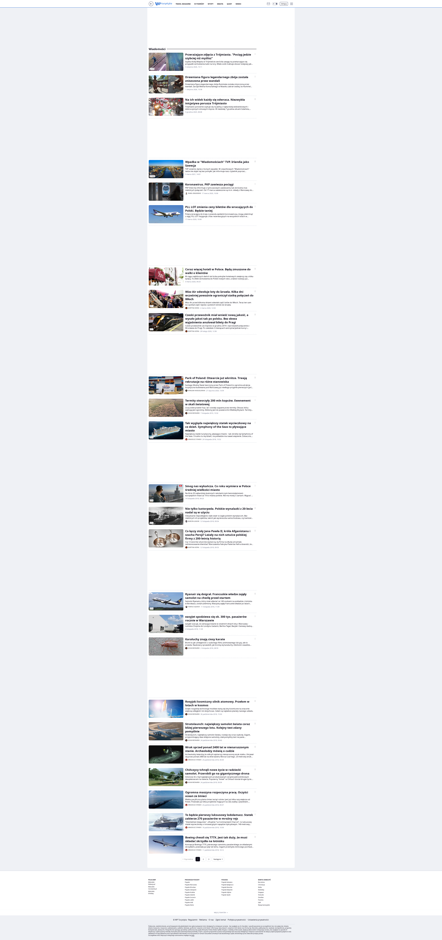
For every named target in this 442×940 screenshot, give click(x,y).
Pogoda (187, 882)
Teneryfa (261, 895)
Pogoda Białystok (226, 890)
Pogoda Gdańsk (190, 895)
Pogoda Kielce (189, 905)
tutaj (192, 935)
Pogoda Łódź (189, 902)
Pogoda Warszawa (191, 885)
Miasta (220, 4)
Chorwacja (261, 885)
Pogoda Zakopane (190, 890)
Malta (260, 887)
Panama (260, 900)
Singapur (261, 892)
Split (259, 902)
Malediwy (261, 890)
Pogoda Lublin (189, 900)
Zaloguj (284, 4)
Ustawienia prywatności (258, 919)
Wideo (238, 4)
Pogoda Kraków (190, 892)
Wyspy (210, 4)
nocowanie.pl (152, 889)
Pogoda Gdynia (226, 892)
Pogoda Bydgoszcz (227, 885)
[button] (275, 3)
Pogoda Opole (225, 895)
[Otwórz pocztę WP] (268, 4)
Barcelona (261, 882)
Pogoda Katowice (226, 882)
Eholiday (151, 893)
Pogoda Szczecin (190, 897)
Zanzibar (261, 897)
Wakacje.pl (151, 884)
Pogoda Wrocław (190, 887)
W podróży (199, 4)
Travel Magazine (183, 4)
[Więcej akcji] (255, 54)
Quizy (229, 4)
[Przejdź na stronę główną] (151, 5)
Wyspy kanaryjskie (264, 905)
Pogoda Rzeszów (226, 887)
